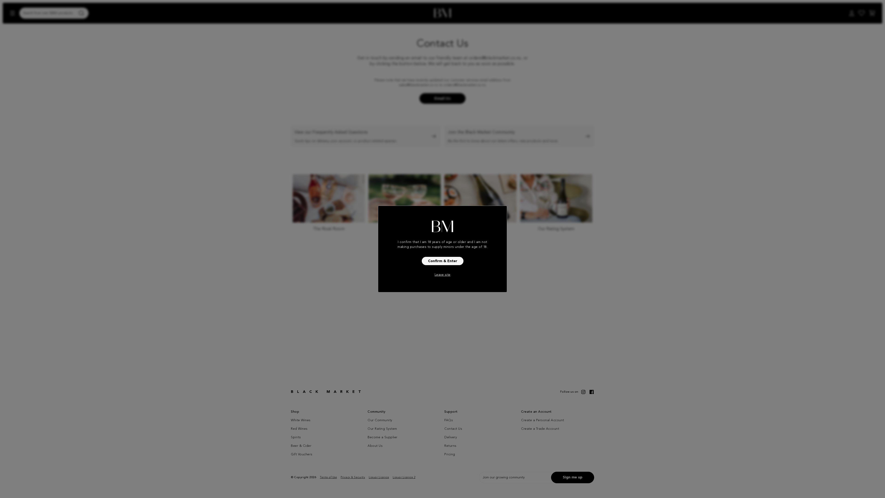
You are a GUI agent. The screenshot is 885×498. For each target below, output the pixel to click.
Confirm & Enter (442, 261)
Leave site (443, 274)
